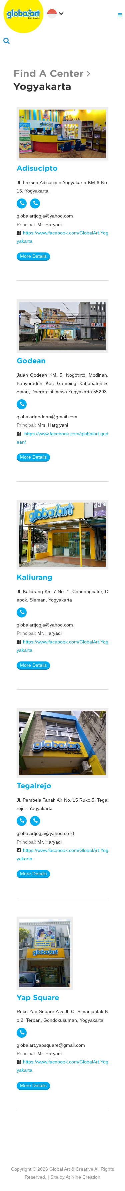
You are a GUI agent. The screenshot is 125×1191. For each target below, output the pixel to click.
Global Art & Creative (71, 1169)
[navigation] (57, 13)
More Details (33, 256)
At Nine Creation (83, 1177)
